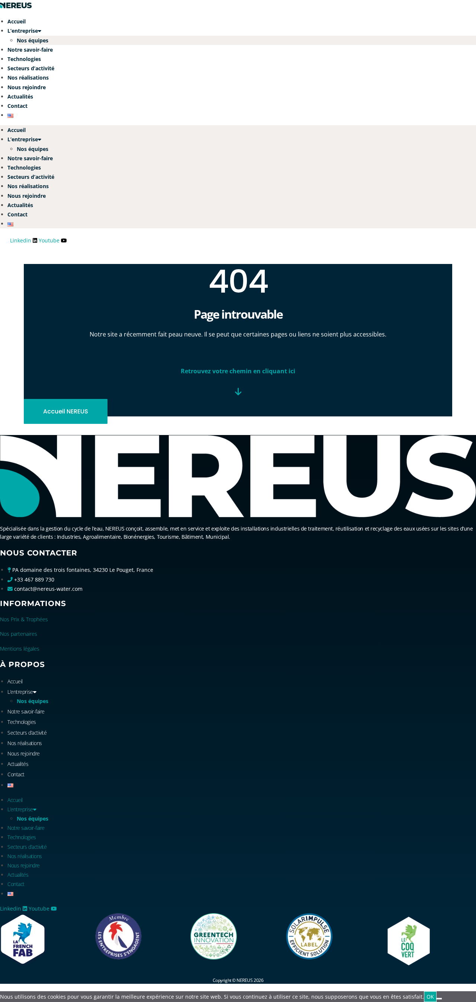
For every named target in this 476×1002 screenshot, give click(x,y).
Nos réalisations (28, 77)
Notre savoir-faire (30, 49)
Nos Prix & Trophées (24, 619)
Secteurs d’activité (30, 68)
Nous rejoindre (26, 87)
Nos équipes (32, 40)
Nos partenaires (18, 633)
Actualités (20, 96)
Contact (17, 105)
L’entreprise (22, 30)
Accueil (16, 21)
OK (430, 996)
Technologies (24, 58)
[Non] (439, 998)
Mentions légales (19, 648)
